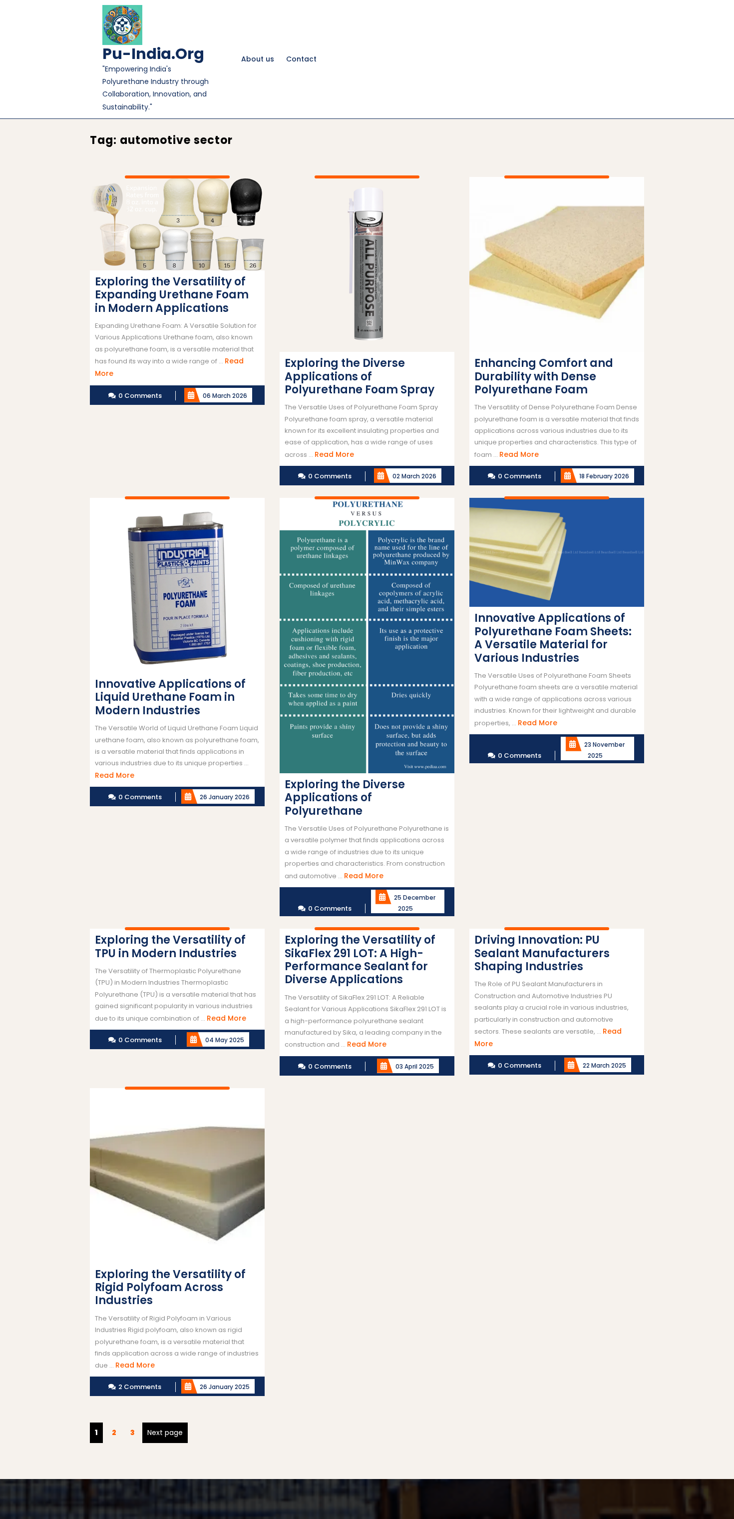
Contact (301, 59)
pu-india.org (153, 53)
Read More (334, 454)
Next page (165, 1433)
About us (257, 59)
